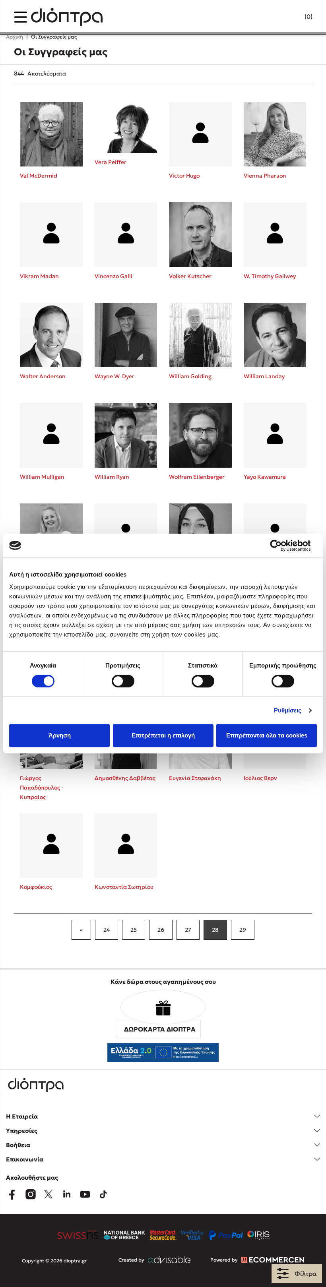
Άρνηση (60, 735)
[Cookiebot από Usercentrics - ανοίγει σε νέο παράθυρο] (282, 546)
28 (215, 929)
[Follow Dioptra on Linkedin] (67, 1194)
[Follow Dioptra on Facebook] (12, 1194)
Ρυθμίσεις (288, 710)
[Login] (293, 17)
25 (133, 929)
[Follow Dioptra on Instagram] (30, 1194)
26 (160, 929)
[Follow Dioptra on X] (48, 1194)
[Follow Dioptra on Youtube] (85, 1194)
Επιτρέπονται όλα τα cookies (266, 735)
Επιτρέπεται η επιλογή (163, 735)
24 (106, 929)
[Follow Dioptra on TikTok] (103, 1194)
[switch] (123, 681)
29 (242, 929)
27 (188, 929)
